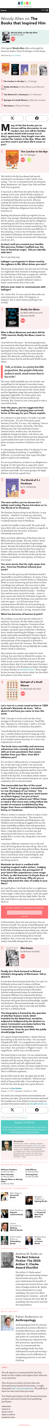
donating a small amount (27, 1132)
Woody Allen (37, 1145)
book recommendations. (22, 1388)
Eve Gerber (16, 56)
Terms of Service (8, 1415)
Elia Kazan (27, 948)
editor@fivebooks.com (38, 1103)
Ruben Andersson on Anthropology (24, 1339)
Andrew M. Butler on (29, 1261)
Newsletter (6, 1406)
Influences (22, 1118)
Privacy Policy (7, 1412)
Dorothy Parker (27, 669)
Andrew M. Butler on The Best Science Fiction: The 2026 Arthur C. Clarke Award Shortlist (24, 1280)
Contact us (6, 1409)
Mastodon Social (8, 1417)
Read (13, 39)
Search (3, 10)
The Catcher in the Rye (34, 152)
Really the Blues (30, 309)
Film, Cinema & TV (9, 1118)
